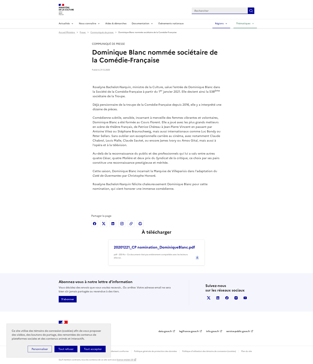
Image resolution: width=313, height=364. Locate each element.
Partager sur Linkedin (113, 223)
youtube (245, 298)
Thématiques (243, 23)
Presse (83, 32)
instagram (236, 298)
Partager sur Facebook (94, 223)
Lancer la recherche (251, 10)
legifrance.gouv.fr (189, 331)
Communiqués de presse (102, 32)
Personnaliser (40, 349)
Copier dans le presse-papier (131, 223)
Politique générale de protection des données (155, 351)
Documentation (140, 23)
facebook (227, 298)
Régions (219, 23)
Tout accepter (93, 349)
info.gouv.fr (212, 331)
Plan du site (246, 351)
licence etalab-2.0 (125, 359)
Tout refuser (66, 349)
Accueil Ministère (67, 32)
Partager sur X (103, 223)
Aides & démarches (116, 23)
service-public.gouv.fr (238, 331)
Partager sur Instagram (122, 223)
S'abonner (67, 299)
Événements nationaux (171, 23)
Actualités (64, 23)
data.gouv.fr (165, 331)
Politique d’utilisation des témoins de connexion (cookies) (209, 351)
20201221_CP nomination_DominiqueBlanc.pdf (154, 247)
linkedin (218, 298)
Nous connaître (87, 23)
